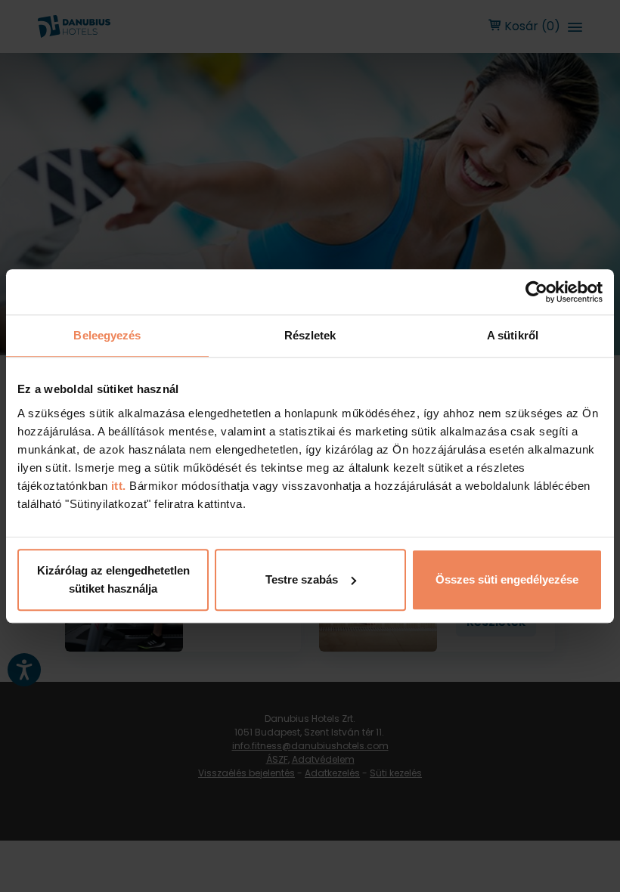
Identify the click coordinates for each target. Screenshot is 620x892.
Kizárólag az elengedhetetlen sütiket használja (113, 579)
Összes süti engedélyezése (507, 579)
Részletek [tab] (310, 335)
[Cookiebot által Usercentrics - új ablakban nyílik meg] (536, 291)
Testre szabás (301, 579)
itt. (116, 485)
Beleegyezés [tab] (107, 335)
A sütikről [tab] (512, 335)
